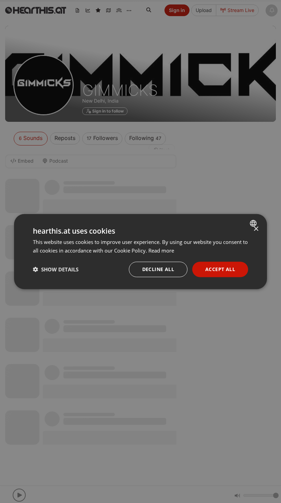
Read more (161, 250)
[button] (55, 269)
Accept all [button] (220, 269)
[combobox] (254, 223)
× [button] (255, 229)
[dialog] (140, 251)
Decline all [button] (158, 269)
